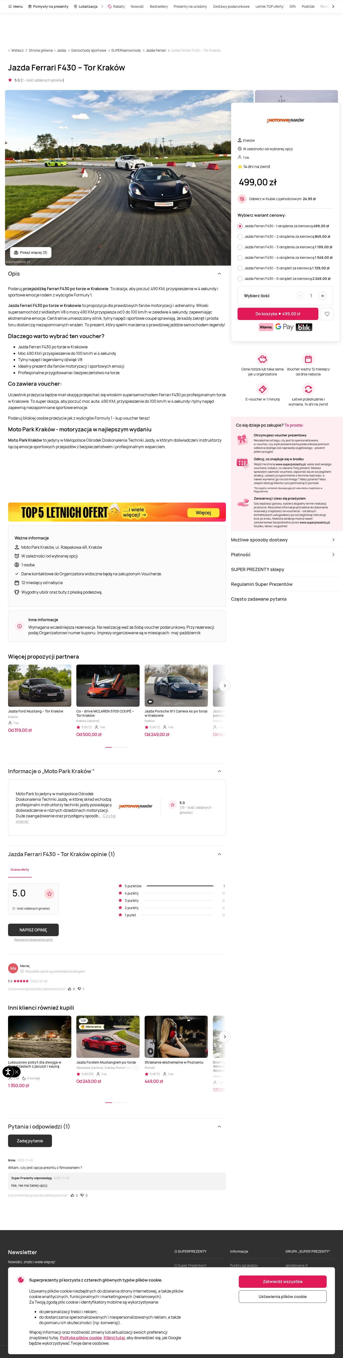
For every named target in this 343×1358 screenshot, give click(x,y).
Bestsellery (159, 6)
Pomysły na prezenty (51, 6)
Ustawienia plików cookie (283, 1296)
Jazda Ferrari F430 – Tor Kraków (196, 50)
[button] (225, 685)
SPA (293, 6)
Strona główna (41, 50)
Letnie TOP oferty (269, 6)
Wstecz (17, 50)
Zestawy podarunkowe (231, 6)
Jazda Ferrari (156, 50)
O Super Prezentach (190, 1265)
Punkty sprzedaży (244, 1265)
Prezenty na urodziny (190, 6)
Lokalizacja (88, 6)
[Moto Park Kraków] (285, 122)
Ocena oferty (20, 869)
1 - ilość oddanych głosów (42, 80)
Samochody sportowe (88, 50)
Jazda (61, 50)
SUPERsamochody (126, 50)
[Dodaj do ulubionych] (327, 314)
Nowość (137, 6)
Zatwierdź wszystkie (283, 1281)
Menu (18, 6)
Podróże (308, 6)
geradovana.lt (296, 1265)
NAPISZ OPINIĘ (33, 930)
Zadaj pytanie (30, 1141)
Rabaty (119, 6)
